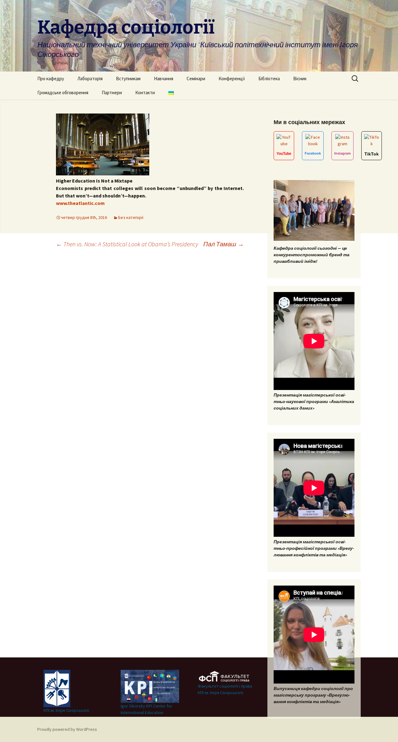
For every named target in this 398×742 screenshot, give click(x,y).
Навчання (163, 78)
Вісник (300, 78)
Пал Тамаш (223, 244)
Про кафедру (50, 78)
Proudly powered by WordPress (67, 729)
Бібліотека (269, 78)
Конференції (232, 78)
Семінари (196, 78)
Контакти (145, 92)
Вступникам (128, 78)
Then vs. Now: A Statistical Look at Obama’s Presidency (127, 244)
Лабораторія (90, 78)
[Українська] (171, 93)
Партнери (112, 92)
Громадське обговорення (62, 92)
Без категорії (130, 217)
